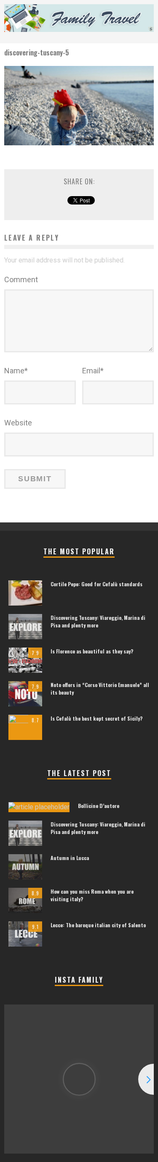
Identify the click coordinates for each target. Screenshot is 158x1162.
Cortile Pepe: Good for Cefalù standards (96, 584)
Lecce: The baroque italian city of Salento (98, 925)
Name (16, 370)
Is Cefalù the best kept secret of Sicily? (96, 718)
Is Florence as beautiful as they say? (92, 651)
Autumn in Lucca (70, 857)
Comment (21, 279)
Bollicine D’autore (98, 805)
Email (93, 370)
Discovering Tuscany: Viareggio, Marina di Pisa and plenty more (98, 621)
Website (18, 422)
